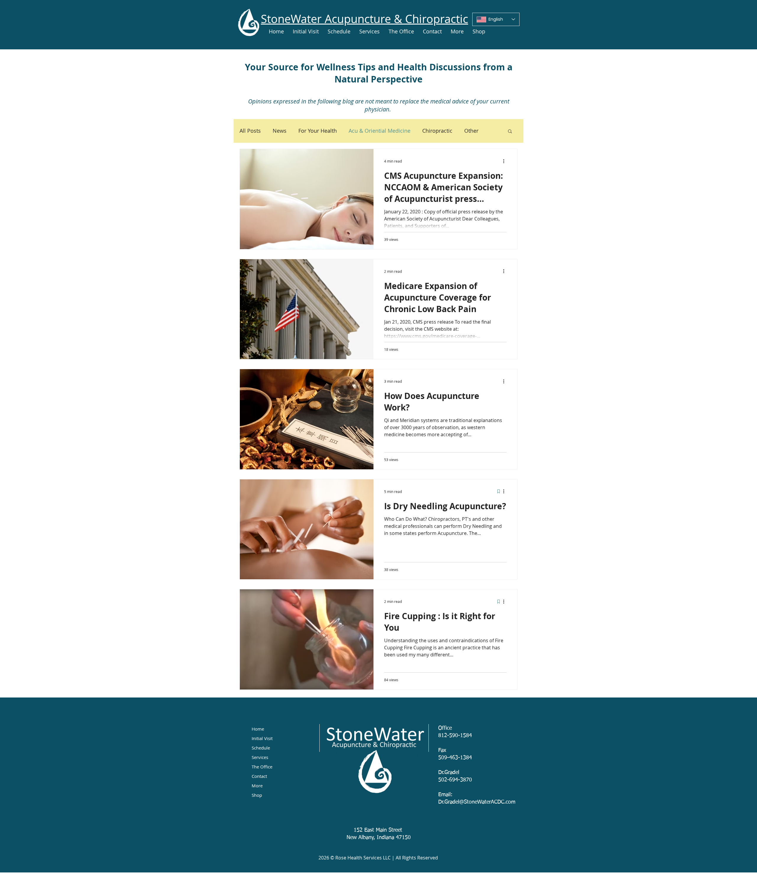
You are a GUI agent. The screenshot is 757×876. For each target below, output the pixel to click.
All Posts (250, 130)
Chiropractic (437, 130)
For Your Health (317, 130)
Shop (257, 795)
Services (260, 757)
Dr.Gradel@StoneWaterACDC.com (476, 802)
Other (471, 130)
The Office (262, 767)
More (257, 786)
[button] (510, 132)
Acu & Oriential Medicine (379, 130)
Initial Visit (262, 738)
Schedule (261, 748)
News (280, 130)
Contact (259, 776)
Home (258, 729)
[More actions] (505, 161)
